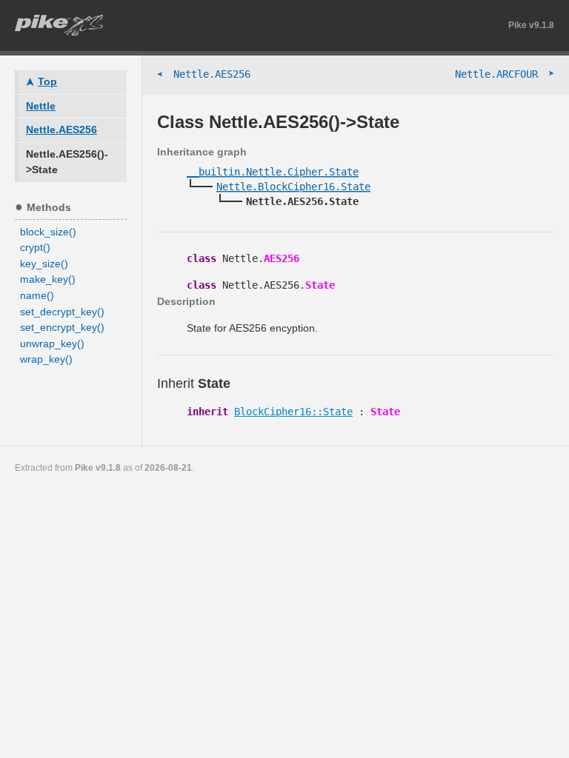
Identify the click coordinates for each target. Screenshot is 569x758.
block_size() (48, 232)
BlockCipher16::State (293, 411)
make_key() (48, 279)
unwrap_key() (52, 343)
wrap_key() (46, 359)
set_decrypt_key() (62, 312)
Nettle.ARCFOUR (504, 73)
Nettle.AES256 (203, 74)
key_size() (44, 263)
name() (37, 295)
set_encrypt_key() (62, 327)
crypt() (35, 247)
